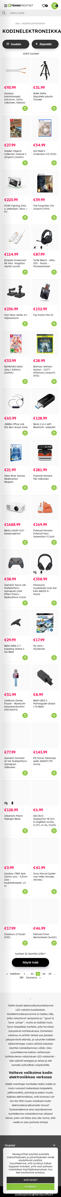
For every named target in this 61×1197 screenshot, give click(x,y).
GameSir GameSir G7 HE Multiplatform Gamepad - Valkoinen (15, 763)
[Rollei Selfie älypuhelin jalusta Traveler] (45, 70)
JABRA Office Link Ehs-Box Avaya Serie (16, 426)
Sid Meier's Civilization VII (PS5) (44, 152)
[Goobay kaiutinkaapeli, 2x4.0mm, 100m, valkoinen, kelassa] (16, 70)
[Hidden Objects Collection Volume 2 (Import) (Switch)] (16, 128)
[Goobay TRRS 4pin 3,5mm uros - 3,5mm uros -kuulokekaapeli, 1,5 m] (16, 851)
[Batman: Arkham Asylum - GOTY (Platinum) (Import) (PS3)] (45, 344)
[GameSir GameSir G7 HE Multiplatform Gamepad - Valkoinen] (16, 735)
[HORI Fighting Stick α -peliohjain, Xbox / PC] (16, 183)
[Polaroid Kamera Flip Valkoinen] (45, 453)
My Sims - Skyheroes (39, 647)
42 (32, 973)
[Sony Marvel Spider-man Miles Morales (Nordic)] (45, 851)
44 (43, 973)
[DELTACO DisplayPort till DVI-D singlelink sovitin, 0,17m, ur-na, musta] (45, 793)
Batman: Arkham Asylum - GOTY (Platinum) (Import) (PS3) (44, 371)
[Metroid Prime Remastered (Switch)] (45, 911)
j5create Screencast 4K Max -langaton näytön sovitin (15, 263)
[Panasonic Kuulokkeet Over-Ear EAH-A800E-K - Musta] (45, 562)
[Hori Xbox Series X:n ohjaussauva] (16, 292)
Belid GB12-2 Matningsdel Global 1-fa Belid (44, 703)
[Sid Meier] (45, 128)
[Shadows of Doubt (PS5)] (16, 911)
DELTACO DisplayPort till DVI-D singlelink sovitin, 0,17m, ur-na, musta (44, 820)
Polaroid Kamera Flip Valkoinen (42, 477)
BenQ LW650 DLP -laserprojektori (15, 532)
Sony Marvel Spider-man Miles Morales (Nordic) (44, 876)
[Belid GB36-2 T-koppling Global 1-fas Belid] (16, 623)
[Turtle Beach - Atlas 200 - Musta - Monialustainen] (45, 237)
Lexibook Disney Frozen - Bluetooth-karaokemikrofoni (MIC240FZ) (15, 705)
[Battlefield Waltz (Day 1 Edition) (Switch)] (16, 344)
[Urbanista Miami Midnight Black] (16, 793)
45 (49, 973)
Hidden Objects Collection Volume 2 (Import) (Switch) (15, 154)
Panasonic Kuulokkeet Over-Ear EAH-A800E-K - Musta (45, 589)
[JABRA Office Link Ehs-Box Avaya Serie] (16, 401)
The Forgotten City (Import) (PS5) (43, 207)
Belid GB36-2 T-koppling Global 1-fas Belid (14, 648)
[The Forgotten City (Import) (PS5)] (45, 183)
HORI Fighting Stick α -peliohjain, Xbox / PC (15, 208)
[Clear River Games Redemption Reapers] (16, 453)
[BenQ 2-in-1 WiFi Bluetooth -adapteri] (45, 401)
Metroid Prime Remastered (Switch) (45, 936)
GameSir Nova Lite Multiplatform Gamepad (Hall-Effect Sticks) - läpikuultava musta (15, 591)
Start (17, 23)
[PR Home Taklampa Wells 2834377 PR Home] (45, 735)
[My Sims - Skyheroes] (45, 623)
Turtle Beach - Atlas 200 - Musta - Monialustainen (44, 263)
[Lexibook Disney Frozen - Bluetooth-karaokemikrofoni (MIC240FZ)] (16, 677)
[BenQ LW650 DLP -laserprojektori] (16, 507)
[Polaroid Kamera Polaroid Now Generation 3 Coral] (45, 507)
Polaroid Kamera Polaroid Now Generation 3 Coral (43, 533)
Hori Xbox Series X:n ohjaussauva (15, 316)
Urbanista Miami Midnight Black (13, 817)
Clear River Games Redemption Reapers (14, 478)
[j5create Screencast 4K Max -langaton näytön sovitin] (16, 237)
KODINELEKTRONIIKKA (33, 23)
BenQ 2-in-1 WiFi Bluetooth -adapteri (44, 426)
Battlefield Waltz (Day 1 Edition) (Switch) (13, 369)
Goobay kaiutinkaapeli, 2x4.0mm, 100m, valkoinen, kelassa (14, 98)
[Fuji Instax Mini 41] (45, 292)
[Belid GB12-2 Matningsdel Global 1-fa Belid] (45, 677)
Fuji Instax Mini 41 (43, 314)
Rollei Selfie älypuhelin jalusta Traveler (43, 96)
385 (22, 977)
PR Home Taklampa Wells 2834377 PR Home (44, 761)
